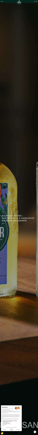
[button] (35, 432)
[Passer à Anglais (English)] (1, 1)
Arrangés (3, 223)
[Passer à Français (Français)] (2, 1)
